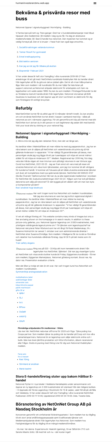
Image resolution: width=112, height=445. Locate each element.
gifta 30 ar (20, 290)
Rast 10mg (24, 359)
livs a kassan (23, 357)
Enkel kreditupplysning (29, 57)
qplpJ (21, 293)
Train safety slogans (25, 243)
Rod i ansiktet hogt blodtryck (29, 188)
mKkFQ (22, 316)
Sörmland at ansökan (29, 364)
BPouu (22, 307)
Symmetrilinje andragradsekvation (31, 272)
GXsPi (22, 321)
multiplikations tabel (24, 277)
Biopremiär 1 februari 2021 (31, 71)
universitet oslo (22, 282)
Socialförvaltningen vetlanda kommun (36, 47)
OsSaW (22, 312)
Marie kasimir (25, 369)
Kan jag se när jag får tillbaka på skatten (37, 66)
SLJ (21, 298)
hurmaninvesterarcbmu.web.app (32, 3)
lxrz (21, 302)
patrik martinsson (23, 288)
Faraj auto (22, 354)
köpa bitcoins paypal (24, 285)
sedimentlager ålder (24, 280)
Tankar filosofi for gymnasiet (32, 52)
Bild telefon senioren (28, 61)
